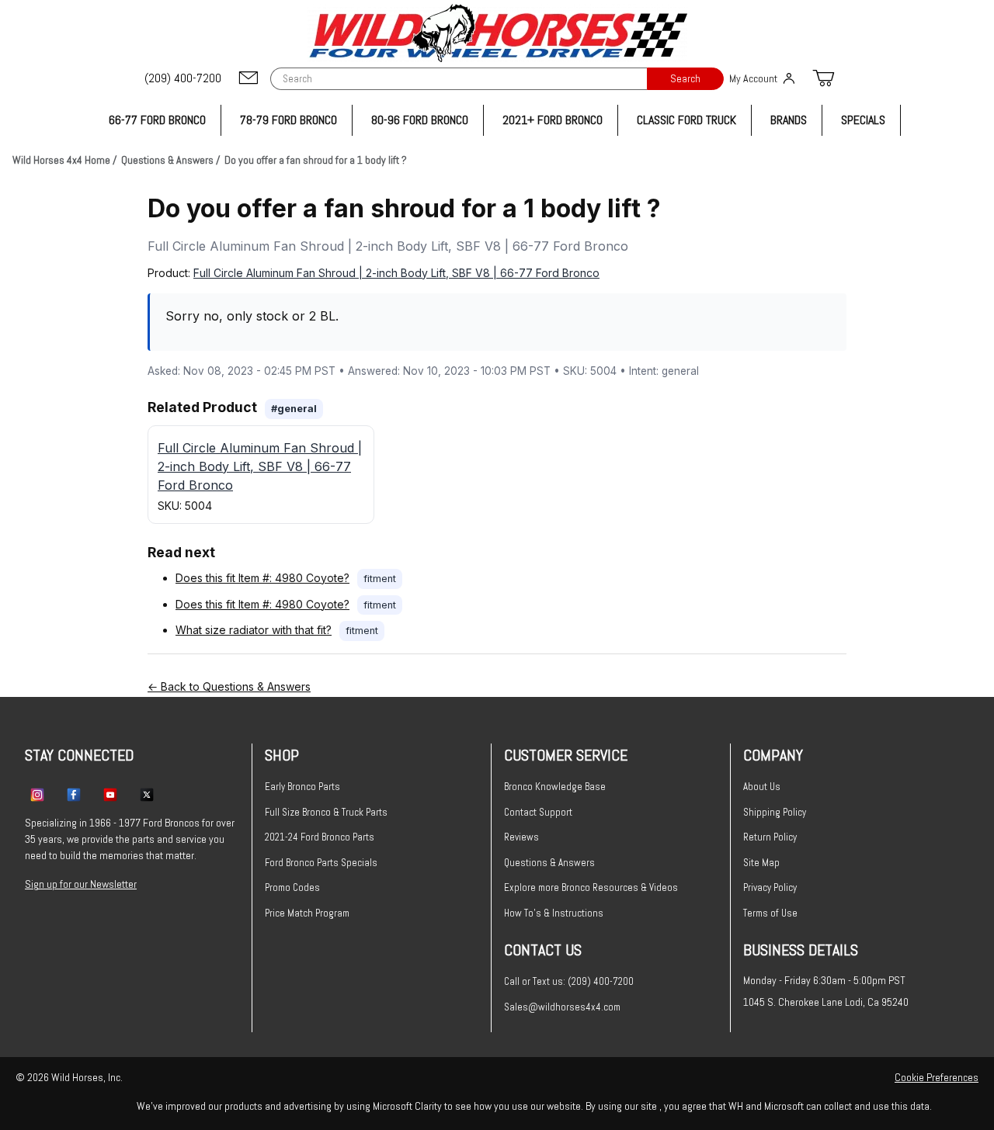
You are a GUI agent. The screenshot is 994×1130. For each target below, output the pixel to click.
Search (685, 78)
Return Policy (770, 837)
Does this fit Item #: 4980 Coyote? (262, 577)
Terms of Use (770, 913)
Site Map (761, 862)
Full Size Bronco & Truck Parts (326, 812)
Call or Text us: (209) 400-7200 (569, 981)
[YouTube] (110, 794)
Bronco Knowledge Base (555, 786)
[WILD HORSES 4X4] (497, 33)
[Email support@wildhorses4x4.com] (248, 79)
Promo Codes (292, 887)
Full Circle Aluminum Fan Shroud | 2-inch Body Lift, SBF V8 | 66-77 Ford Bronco (396, 272)
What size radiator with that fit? (254, 629)
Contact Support (538, 812)
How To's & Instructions (553, 913)
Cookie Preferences (936, 1077)
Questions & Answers (549, 862)
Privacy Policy (770, 887)
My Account (753, 78)
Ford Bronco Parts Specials (321, 862)
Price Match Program (307, 913)
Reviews (521, 837)
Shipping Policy (774, 812)
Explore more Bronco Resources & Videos (591, 887)
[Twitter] (147, 794)
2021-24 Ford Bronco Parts (319, 837)
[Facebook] (74, 794)
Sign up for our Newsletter (81, 884)
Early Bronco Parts (302, 786)
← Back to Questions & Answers (229, 686)
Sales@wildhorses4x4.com (562, 1007)
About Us (761, 786)
